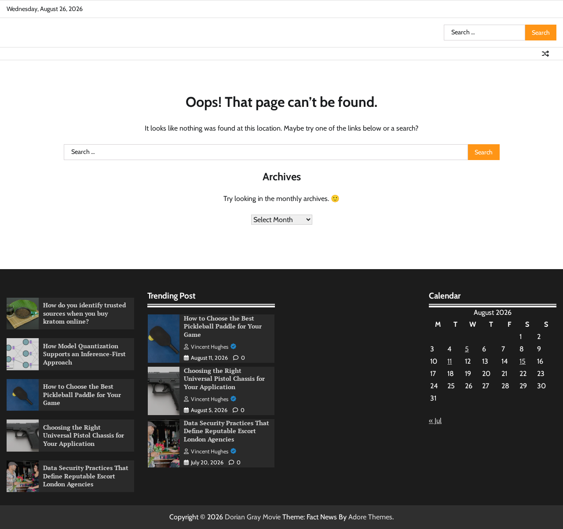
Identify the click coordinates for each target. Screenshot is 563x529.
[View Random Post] (545, 53)
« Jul (435, 420)
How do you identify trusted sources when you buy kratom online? (84, 313)
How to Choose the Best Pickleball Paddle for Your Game (82, 394)
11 (449, 361)
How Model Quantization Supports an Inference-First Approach (84, 354)
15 (522, 361)
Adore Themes (370, 517)
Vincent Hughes (209, 346)
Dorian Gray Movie (253, 517)
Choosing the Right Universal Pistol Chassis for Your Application (83, 435)
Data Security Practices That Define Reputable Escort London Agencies (85, 475)
